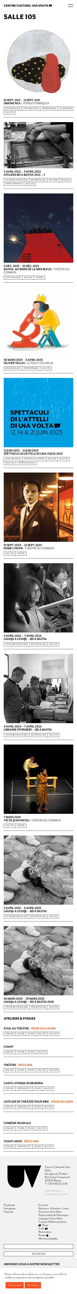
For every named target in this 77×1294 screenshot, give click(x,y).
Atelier (30, 1034)
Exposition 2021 (49, 108)
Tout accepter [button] (14, 1285)
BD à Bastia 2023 (13, 368)
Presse (42, 1235)
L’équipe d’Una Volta (50, 1218)
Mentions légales (48, 1238)
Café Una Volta (30, 108)
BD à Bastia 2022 (38, 180)
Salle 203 (63, 459)
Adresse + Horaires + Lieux (53, 1208)
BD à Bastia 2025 (38, 916)
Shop (45, 1225)
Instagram (10, 1208)
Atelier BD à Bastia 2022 (16, 180)
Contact (43, 1205)
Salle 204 (9, 463)
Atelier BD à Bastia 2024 (16, 644)
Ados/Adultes (24, 1088)
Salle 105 (9, 112)
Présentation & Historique (53, 1215)
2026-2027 (9, 1034)
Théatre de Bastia (26, 463)
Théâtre (39, 277)
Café (41, 1228)
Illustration (65, 108)
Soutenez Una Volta (49, 1212)
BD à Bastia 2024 (38, 644)
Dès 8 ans (65, 180)
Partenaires (44, 1232)
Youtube (8, 1212)
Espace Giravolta (13, 184)
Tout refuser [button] (33, 1285)
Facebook (9, 1205)
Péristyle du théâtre (34, 459)
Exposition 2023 (31, 368)
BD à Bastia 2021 (12, 108)
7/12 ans (20, 1052)
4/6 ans (20, 1034)
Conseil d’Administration (52, 1222)
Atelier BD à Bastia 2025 (16, 916)
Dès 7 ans (53, 180)
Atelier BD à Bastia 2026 (16, 1007)
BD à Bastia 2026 (38, 1007)
